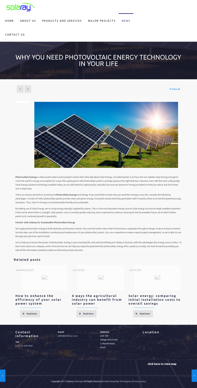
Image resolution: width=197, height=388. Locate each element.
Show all (176, 89)
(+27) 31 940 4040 (24, 346)
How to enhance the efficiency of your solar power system (38, 299)
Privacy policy (139, 381)
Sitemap (78, 381)
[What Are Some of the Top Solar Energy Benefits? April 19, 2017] (2, 376)
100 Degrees (125, 381)
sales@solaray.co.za (67, 336)
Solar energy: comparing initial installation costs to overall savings (155, 299)
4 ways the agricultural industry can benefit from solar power (97, 299)
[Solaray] (20, 7)
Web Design (110, 381)
